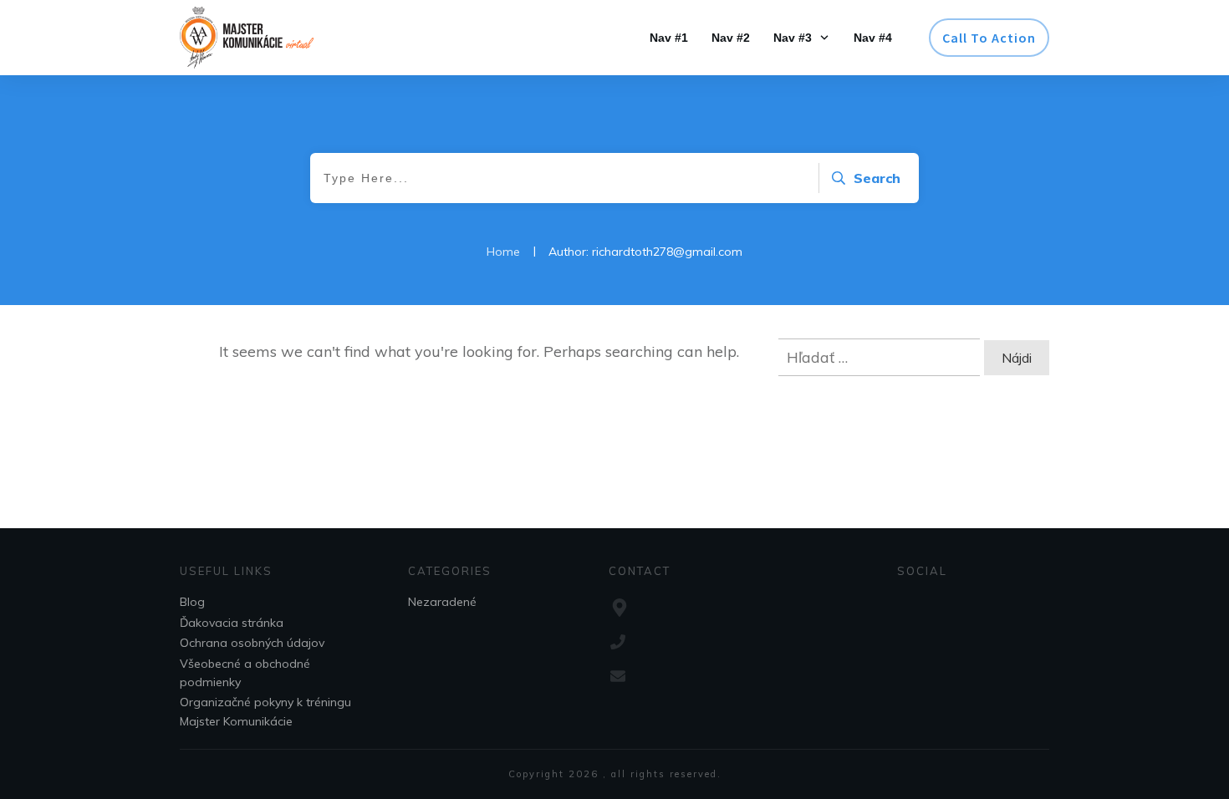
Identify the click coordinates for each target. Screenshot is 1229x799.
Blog (192, 601)
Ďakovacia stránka (231, 622)
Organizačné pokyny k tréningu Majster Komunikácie (265, 711)
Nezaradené (442, 601)
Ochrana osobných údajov (252, 642)
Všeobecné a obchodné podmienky (245, 673)
